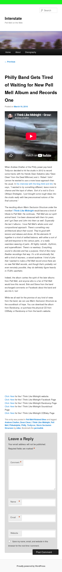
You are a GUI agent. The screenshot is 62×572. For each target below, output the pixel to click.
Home (8, 52)
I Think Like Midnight (23, 210)
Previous (10, 61)
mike (18, 428)
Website (14, 532)
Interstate (13, 18)
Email (15, 517)
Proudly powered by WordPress (31, 566)
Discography (30, 52)
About (18, 52)
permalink (38, 428)
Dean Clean (25, 422)
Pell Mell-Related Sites (36, 419)
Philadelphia (14, 425)
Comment (15, 462)
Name (15, 501)
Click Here (9, 396)
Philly (23, 425)
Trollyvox (31, 425)
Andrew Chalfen (12, 422)
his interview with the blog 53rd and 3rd (34, 183)
